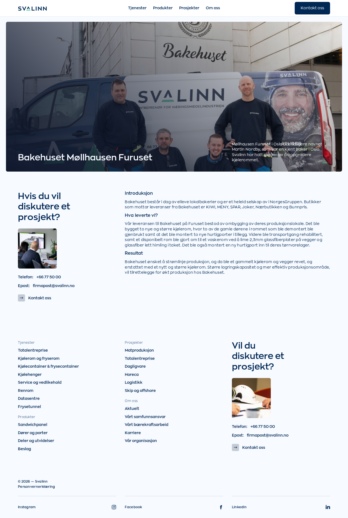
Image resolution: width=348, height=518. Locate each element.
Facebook (133, 507)
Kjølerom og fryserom (39, 358)
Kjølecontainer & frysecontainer (48, 366)
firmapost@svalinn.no (53, 286)
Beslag (24, 449)
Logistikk (133, 382)
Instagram (27, 507)
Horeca (132, 374)
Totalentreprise (33, 350)
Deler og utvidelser (36, 441)
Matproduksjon (139, 350)
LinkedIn (239, 507)
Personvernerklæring (36, 486)
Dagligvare (135, 366)
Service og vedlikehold (39, 382)
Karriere (133, 433)
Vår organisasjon (141, 441)
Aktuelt (132, 408)
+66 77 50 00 (48, 277)
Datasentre (29, 398)
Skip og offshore (140, 390)
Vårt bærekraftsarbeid (146, 424)
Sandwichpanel (32, 424)
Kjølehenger (30, 374)
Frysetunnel (29, 407)
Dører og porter (33, 433)
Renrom (25, 390)
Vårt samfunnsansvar (145, 417)
